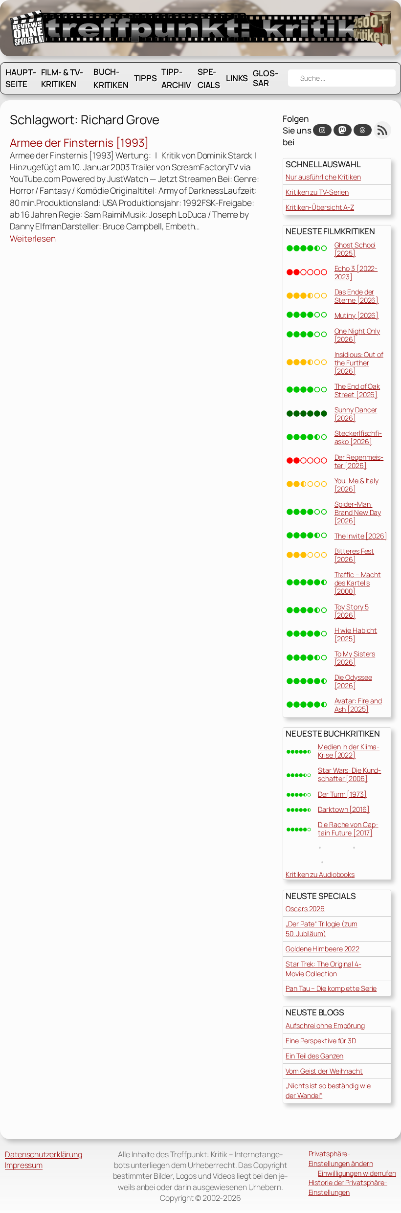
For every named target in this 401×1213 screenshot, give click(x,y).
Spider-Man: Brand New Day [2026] (357, 512)
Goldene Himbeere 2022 (322, 948)
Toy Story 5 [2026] (351, 611)
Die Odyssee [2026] (353, 681)
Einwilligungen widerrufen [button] (357, 1173)
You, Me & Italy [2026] (356, 485)
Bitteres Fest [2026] (354, 555)
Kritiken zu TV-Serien (317, 192)
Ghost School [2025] (355, 249)
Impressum (24, 1165)
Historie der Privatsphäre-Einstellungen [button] (348, 1187)
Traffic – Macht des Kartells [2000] (357, 583)
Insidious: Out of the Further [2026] (358, 363)
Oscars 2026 (305, 908)
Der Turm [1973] (342, 794)
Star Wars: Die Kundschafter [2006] (349, 774)
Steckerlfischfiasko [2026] (358, 437)
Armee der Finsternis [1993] (79, 142)
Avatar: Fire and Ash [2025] (358, 705)
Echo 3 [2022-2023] (356, 272)
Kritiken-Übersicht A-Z (320, 207)
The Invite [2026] (360, 535)
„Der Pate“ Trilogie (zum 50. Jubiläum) (321, 928)
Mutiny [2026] (356, 315)
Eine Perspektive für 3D (321, 1040)
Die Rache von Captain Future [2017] (348, 828)
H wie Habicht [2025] (356, 634)
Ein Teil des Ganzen (314, 1055)
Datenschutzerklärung (43, 1154)
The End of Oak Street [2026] (357, 390)
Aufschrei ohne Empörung (325, 1025)
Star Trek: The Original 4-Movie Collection (323, 968)
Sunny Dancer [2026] (356, 414)
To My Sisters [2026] (355, 658)
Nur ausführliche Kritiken (323, 176)
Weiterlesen (33, 238)
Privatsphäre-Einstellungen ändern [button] (341, 1158)
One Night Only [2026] (357, 335)
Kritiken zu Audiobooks (320, 874)
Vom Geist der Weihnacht (324, 1071)
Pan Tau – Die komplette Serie (331, 988)
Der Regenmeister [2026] (359, 461)
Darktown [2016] (344, 809)
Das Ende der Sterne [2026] (356, 296)
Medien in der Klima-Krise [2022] (348, 751)
